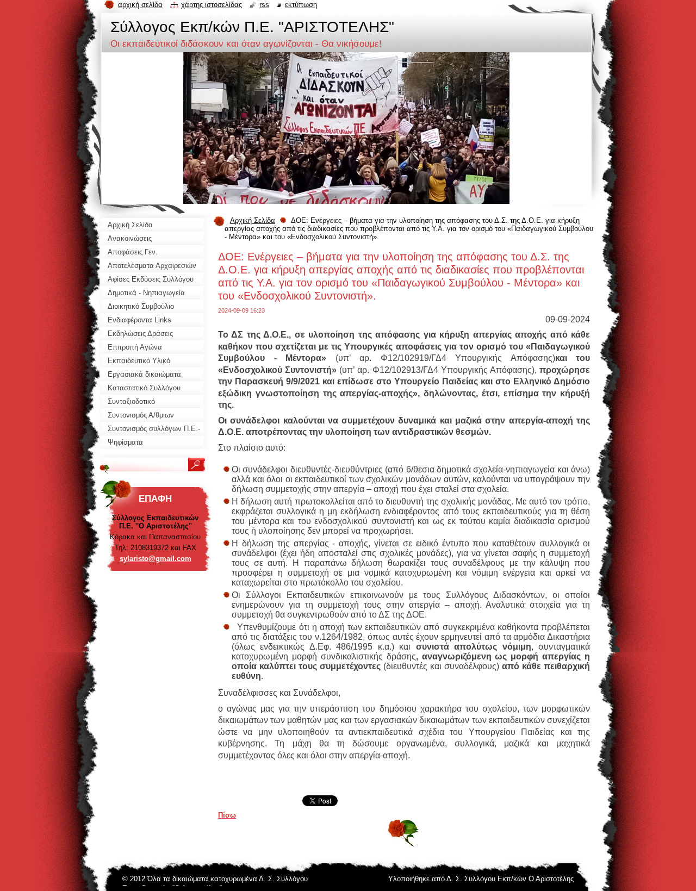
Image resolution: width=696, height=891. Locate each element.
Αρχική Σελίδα (252, 220)
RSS (264, 5)
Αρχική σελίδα (140, 5)
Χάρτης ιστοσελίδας (211, 5)
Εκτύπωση (301, 5)
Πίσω (227, 815)
